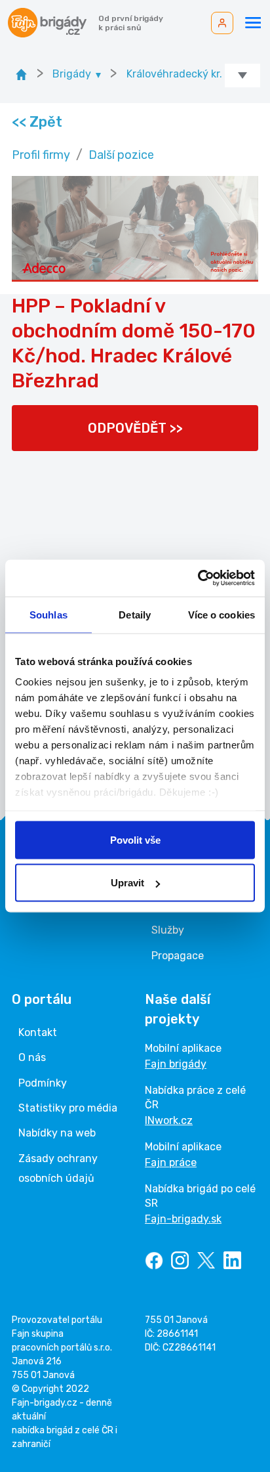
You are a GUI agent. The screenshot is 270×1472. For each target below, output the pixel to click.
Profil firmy (41, 155)
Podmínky (42, 1083)
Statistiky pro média (67, 1108)
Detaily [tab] (135, 614)
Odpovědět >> (135, 428)
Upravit (127, 882)
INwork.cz (169, 1120)
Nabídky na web (57, 1133)
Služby (167, 930)
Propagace (177, 955)
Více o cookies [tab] (221, 614)
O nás (32, 1057)
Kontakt (37, 1032)
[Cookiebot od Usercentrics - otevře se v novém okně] (197, 578)
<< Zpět (36, 122)
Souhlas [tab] (48, 614)
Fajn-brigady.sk (183, 1219)
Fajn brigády (175, 1064)
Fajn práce (171, 1162)
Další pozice (121, 155)
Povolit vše (135, 839)
